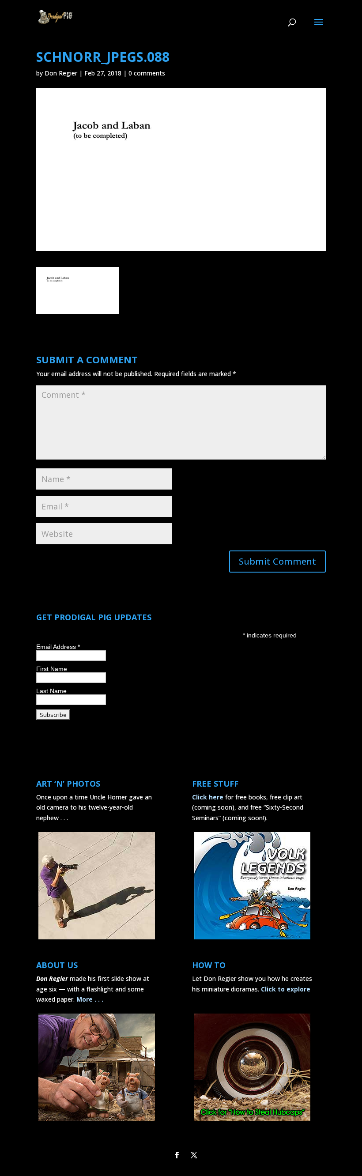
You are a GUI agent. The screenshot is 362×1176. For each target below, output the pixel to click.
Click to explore (285, 989)
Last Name (51, 690)
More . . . (89, 999)
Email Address (58, 646)
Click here (207, 797)
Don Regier (61, 73)
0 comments (146, 73)
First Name (51, 668)
